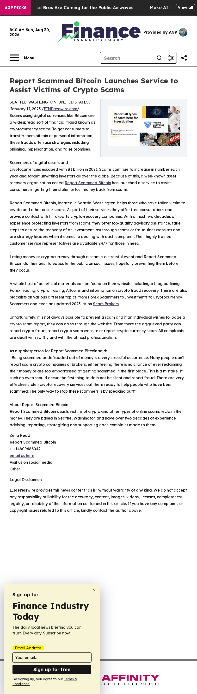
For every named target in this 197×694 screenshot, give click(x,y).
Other (15, 469)
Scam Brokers (106, 303)
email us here (22, 455)
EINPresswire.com (60, 108)
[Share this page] (184, 58)
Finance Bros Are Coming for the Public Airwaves (79, 7)
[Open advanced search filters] (171, 57)
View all (185, 7)
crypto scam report (27, 324)
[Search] (159, 57)
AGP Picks (15, 7)
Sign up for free (51, 669)
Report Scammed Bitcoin (88, 182)
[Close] (94, 589)
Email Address (28, 647)
